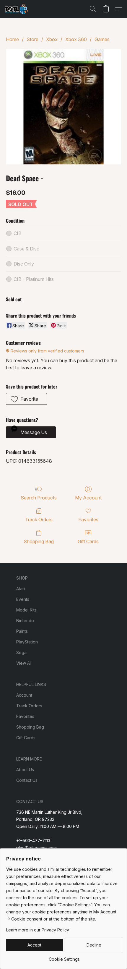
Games (102, 39)
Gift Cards (88, 541)
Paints (22, 631)
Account (24, 695)
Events (22, 599)
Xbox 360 (76, 39)
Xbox (52, 39)
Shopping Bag (39, 541)
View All (24, 663)
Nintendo (25, 620)
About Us (25, 769)
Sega (21, 652)
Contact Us (27, 780)
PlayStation (27, 641)
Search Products (39, 498)
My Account (88, 498)
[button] (17, 9)
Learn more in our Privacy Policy (37, 929)
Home (12, 39)
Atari (20, 588)
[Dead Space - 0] (63, 106)
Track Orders (39, 519)
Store (32, 39)
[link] (64, 957)
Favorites (88, 519)
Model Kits (26, 609)
